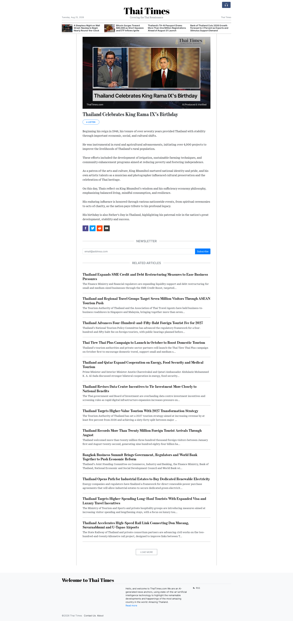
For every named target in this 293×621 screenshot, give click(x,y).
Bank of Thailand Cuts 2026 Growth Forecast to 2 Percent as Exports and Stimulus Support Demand (167, 28)
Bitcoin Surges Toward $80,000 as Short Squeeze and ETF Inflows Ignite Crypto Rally (87, 29)
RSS (197, 588)
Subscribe (202, 251)
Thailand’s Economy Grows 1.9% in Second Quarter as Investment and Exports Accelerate (208, 28)
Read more (131, 605)
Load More (146, 552)
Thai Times (146, 11)
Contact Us (90, 615)
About (100, 615)
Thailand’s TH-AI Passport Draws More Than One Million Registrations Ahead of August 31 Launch (124, 28)
